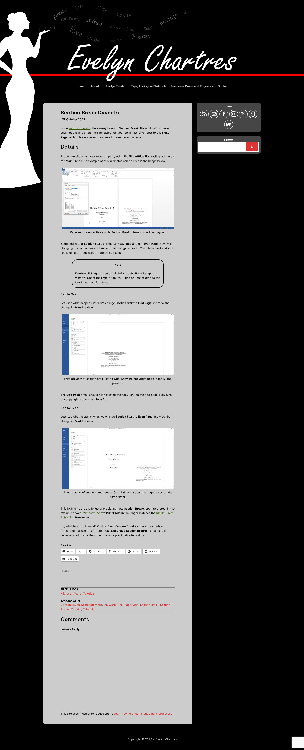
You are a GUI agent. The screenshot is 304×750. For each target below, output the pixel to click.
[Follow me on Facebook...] (224, 117)
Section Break (149, 605)
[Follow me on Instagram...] (234, 117)
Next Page (124, 605)
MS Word (110, 605)
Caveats (66, 605)
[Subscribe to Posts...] (205, 117)
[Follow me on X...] (244, 117)
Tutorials (88, 593)
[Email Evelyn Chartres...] (214, 117)
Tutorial (76, 609)
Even (76, 605)
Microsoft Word (79, 128)
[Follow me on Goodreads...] (253, 117)
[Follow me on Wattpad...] (228, 128)
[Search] (252, 146)
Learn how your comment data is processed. (143, 713)
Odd (135, 605)
